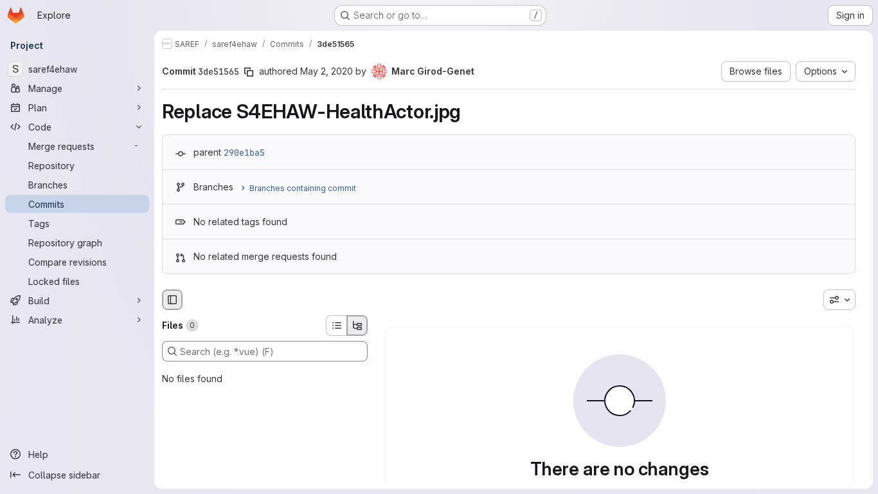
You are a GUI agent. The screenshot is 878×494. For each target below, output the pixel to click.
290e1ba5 (244, 152)
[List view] (336, 325)
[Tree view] (357, 325)
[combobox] (839, 299)
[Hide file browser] (172, 299)
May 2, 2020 (326, 71)
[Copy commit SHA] (248, 72)
